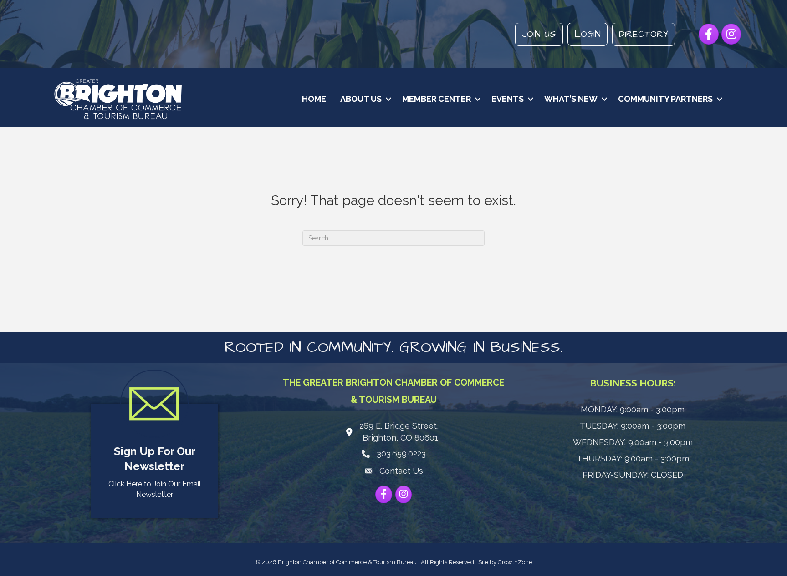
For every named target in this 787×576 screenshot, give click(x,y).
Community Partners (665, 99)
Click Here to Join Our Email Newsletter (154, 489)
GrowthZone (515, 562)
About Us (361, 99)
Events (507, 99)
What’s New (571, 99)
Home (314, 99)
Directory (643, 34)
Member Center (436, 99)
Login (587, 34)
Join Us (539, 34)
